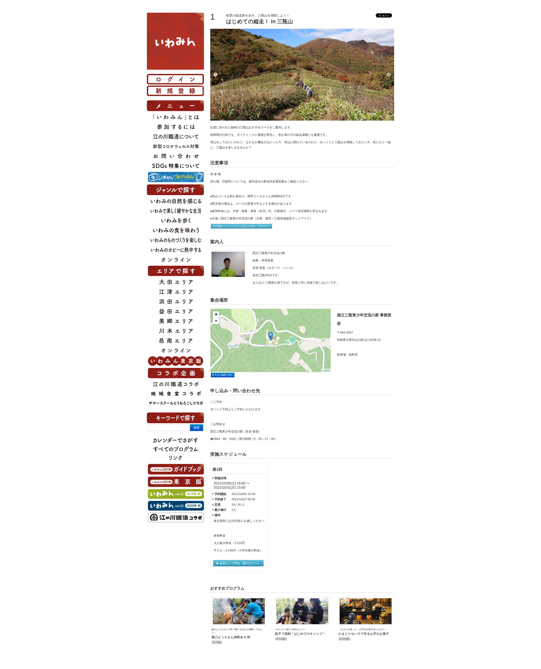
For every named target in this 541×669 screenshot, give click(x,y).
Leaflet (326, 370)
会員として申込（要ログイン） (240, 563)
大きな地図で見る (223, 375)
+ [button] (216, 314)
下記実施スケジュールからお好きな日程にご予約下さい (241, 226)
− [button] (216, 321)
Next (389, 75)
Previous (215, 75)
